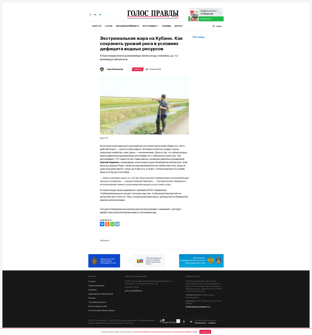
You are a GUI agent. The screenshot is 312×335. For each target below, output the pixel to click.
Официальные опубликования (100, 294)
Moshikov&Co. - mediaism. (205, 323)
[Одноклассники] (107, 224)
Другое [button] (178, 26)
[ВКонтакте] (102, 224)
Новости (96, 26)
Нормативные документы (197, 307)
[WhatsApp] (112, 224)
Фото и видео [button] (150, 26)
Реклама (166, 26)
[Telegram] (117, 224)
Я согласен (205, 332)
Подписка (92, 290)
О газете (92, 282)
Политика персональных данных (101, 310)
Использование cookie (97, 306)
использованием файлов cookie (184, 332)
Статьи (108, 26)
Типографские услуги (97, 302)
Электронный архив (96, 286)
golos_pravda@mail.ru (133, 291)
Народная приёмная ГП (127, 26)
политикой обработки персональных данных (152, 332)
